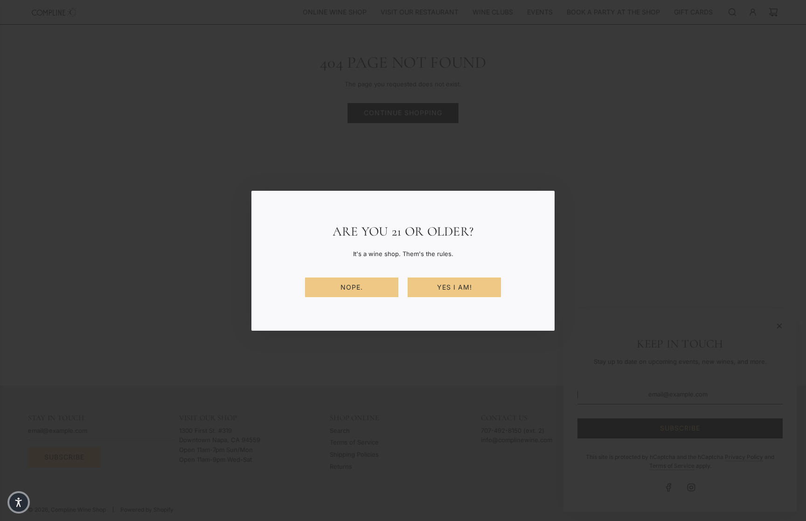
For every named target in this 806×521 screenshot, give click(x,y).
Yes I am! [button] (454, 287)
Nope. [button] (351, 287)
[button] (18, 502)
